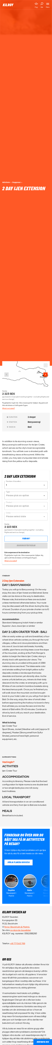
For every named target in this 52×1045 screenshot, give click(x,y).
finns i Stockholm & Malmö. (17, 927)
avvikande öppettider (20, 930)
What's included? (8, 408)
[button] (26, 485)
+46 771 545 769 (17, 943)
